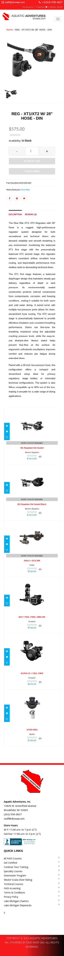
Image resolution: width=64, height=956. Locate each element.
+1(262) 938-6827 (52, 2)
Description (15, 214)
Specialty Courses (13, 871)
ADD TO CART (33, 161)
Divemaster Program (15, 875)
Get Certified (10, 862)
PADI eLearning (12, 888)
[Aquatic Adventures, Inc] (24, 17)
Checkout (40, 7)
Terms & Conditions (14, 892)
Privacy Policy (11, 896)
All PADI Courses (13, 858)
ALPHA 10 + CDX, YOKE (32, 673)
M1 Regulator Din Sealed (32, 448)
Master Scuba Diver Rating (18, 879)
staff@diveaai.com (15, 2)
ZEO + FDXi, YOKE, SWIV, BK (32, 617)
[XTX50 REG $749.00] (32, 717)
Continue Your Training (16, 867)
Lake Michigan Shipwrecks (18, 905)
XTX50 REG (32, 730)
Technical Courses (13, 884)
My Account (27, 7)
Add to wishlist (33, 171)
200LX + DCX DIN (32, 561)
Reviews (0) (30, 214)
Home (9, 29)
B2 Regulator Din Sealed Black (32, 504)
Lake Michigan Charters (16, 901)
